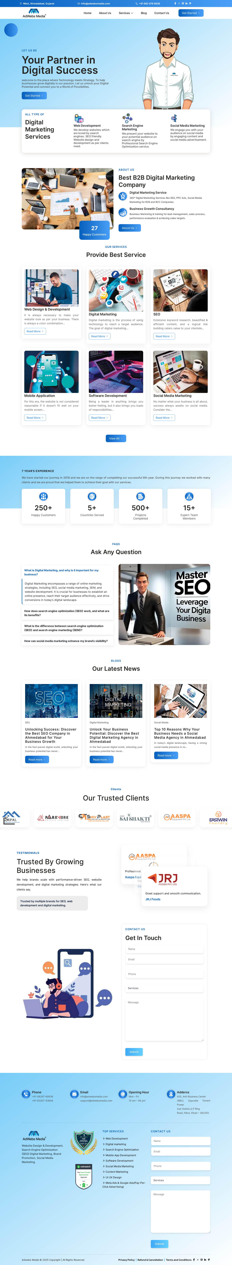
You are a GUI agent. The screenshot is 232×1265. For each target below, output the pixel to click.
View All (114, 438)
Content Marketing (116, 1171)
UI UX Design (113, 1177)
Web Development (116, 1138)
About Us (105, 13)
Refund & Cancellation (150, 1259)
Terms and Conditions (179, 1259)
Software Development (119, 1160)
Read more (36, 759)
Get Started (190, 13)
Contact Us (161, 13)
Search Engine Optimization (122, 1149)
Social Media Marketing (119, 1166)
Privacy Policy (126, 1259)
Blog (144, 13)
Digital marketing (115, 1144)
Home (87, 13)
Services (125, 13)
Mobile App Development (120, 1155)
